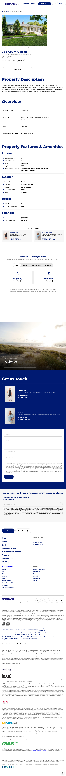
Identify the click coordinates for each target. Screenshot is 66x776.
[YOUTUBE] (62, 600)
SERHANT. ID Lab (38, 544)
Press (3, 578)
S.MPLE (4, 571)
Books (35, 580)
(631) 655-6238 (23, 417)
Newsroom (36, 571)
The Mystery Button (8, 587)
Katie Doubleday (24, 413)
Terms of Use (9, 472)
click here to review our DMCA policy (39, 750)
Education (36, 576)
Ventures (5, 585)
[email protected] (7, 566)
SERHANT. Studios (38, 540)
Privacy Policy (56, 471)
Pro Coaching (37, 578)
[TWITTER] (52, 600)
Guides (35, 574)
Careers (4, 576)
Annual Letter (6, 580)
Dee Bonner (22, 390)
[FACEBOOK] (37, 600)
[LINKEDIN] (47, 600)
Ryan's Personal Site (8, 583)
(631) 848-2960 (23, 395)
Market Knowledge (39, 569)
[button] (27, 3)
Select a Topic (10, 452)
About (4, 569)
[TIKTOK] (57, 600)
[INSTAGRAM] (42, 600)
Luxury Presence (26, 643)
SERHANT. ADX (37, 542)
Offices (4, 574)
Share (20, 60)
